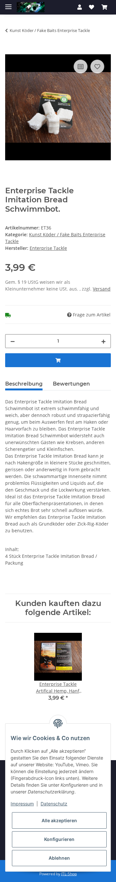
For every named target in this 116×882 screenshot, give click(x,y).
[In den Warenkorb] (10, 50)
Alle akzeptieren (59, 820)
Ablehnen (59, 858)
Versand (102, 289)
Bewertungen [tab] (71, 384)
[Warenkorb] (104, 7)
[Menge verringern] (12, 341)
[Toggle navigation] (8, 4)
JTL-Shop (69, 874)
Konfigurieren (59, 839)
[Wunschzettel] (91, 7)
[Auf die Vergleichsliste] (80, 66)
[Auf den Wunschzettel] (97, 66)
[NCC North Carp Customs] (30, 7)
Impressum (22, 803)
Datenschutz (54, 803)
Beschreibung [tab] (24, 384)
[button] (79, 7)
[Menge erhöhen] (103, 341)
